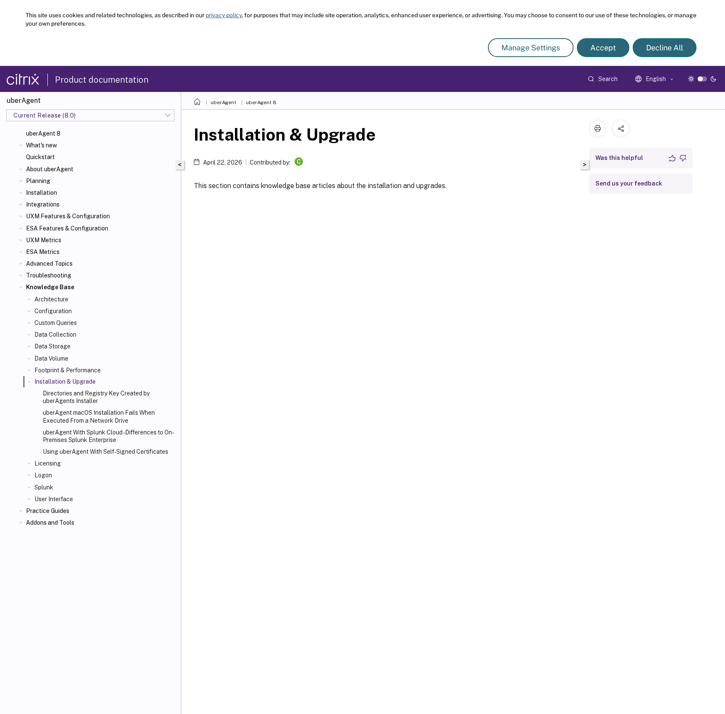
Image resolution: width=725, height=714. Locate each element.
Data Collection (55, 334)
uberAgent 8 (43, 133)
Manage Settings (530, 47)
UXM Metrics (43, 240)
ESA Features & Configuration (67, 228)
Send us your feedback (628, 183)
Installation (41, 192)
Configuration (53, 311)
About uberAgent (49, 169)
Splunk (43, 487)
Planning (38, 181)
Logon (43, 475)
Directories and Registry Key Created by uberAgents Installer (96, 397)
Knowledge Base (50, 287)
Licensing (47, 463)
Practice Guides (47, 510)
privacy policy (224, 15)
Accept (603, 47)
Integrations (43, 204)
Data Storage (52, 346)
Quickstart (40, 157)
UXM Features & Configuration (68, 216)
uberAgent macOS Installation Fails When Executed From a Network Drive (99, 416)
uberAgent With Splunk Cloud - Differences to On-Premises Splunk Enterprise (108, 436)
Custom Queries (55, 322)
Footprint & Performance (67, 370)
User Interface (53, 499)
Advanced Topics (49, 263)
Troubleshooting (48, 275)
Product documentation (102, 80)
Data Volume (51, 358)
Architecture (51, 299)
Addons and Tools (50, 522)
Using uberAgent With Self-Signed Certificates (105, 451)
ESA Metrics (43, 251)
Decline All (664, 47)
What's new (41, 145)
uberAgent (223, 102)
